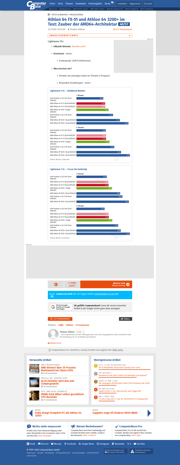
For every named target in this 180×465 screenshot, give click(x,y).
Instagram (104, 444)
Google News (88, 444)
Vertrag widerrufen (63, 453)
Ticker (52, 3)
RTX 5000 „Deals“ (81, 9)
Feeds (32, 444)
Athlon (70, 325)
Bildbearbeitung (118, 284)
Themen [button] (69, 3)
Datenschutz (32, 456)
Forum (107, 3)
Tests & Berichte (60, 15)
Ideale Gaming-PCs (115, 9)
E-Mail (78, 332)
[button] (148, 3)
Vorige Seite (54, 284)
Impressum (31, 453)
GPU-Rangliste (132, 9)
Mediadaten (49, 453)
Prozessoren (76, 15)
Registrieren (135, 4)
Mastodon (119, 444)
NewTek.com (78, 46)
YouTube (141, 444)
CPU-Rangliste (147, 9)
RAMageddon (66, 9)
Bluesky (57, 444)
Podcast (54, 9)
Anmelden (122, 4)
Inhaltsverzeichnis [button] (64, 35)
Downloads (81, 3)
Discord (44, 444)
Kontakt (40, 453)
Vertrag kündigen (78, 453)
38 (50, 387)
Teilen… (127, 319)
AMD (61, 325)
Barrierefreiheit (93, 453)
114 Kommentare (61, 318)
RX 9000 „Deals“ (98, 9)
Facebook (71, 444)
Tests (60, 3)
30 (50, 373)
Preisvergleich (95, 3)
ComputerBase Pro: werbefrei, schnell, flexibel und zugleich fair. (87, 350)
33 (50, 400)
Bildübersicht (55, 343)
